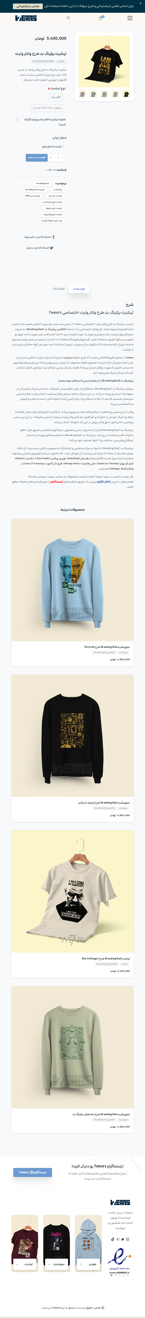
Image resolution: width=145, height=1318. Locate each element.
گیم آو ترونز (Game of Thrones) (115, 463)
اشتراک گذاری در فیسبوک (37, 237)
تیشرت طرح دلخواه (54, 208)
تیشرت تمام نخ (55, 196)
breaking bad (42, 183)
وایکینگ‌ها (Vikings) (121, 469)
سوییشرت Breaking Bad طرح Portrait (107, 647)
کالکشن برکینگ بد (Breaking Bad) (46, 329)
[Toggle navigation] (130, 18)
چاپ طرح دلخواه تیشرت (51, 221)
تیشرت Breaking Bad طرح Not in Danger (106, 959)
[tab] (79, 289)
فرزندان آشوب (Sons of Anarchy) (42, 463)
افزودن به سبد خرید (36, 157)
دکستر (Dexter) (24, 458)
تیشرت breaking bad (35, 189)
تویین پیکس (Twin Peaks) (50, 458)
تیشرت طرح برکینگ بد (52, 202)
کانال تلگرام (103, 482)
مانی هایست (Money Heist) (79, 463)
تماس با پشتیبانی (27, 6)
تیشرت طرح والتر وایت (52, 214)
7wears (129, 358)
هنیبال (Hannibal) (78, 458)
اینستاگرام (56, 482)
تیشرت (68, 358)
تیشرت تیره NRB (32, 196)
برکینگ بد (57, 189)
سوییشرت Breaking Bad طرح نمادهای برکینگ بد (101, 1114)
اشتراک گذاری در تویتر (37, 248)
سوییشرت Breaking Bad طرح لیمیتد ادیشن (104, 803)
